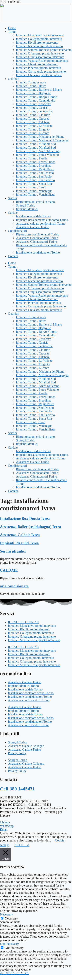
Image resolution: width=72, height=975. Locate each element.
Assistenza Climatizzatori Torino (36, 241)
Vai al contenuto (10, 1)
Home (12, 28)
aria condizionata (14, 586)
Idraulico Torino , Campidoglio (35, 100)
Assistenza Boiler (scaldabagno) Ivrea (30, 527)
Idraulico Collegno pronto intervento (39, 39)
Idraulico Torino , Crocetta (32, 118)
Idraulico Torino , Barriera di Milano (39, 89)
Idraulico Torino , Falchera (33, 122)
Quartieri (13, 78)
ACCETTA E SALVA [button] (14, 973)
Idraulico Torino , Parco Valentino (37, 154)
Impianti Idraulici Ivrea (19, 543)
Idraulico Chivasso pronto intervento (39, 75)
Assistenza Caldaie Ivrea (20, 535)
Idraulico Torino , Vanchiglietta (35, 194)
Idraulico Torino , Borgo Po (33, 93)
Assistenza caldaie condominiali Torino (40, 223)
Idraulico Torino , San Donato (35, 173)
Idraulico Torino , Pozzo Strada (35, 162)
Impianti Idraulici (27, 209)
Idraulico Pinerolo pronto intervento (38, 68)
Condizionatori (17, 230)
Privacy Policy (17, 753)
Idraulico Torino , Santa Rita (34, 183)
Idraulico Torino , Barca (31, 86)
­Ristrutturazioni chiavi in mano (35, 201)
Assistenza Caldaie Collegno (26, 746)
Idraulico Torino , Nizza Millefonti (37, 151)
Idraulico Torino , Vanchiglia (34, 191)
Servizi (12, 198)
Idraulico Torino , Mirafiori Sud (36, 144)
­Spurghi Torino (25, 205)
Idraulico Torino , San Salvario (35, 180)
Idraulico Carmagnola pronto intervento (41, 71)
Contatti (13, 256)
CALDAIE (9, 570)
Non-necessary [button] (9, 943)
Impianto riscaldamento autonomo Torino (42, 220)
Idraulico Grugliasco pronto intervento (40, 57)
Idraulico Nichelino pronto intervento (39, 46)
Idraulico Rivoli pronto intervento (37, 42)
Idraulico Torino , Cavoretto (33, 104)
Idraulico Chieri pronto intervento (37, 64)
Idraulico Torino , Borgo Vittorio (36, 97)
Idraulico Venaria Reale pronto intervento (42, 60)
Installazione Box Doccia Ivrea (25, 518)
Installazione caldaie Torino (33, 216)
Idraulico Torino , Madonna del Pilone (40, 136)
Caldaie (13, 212)
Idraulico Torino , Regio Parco (35, 169)
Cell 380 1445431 (17, 788)
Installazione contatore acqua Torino (31, 693)
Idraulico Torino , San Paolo (34, 176)
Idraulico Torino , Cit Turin (33, 115)
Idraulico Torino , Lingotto (33, 129)
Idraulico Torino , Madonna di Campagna (42, 140)
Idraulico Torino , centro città (34, 111)
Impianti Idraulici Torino (23, 685)
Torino (12, 31)
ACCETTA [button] (21, 845)
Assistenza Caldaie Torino (32, 227)
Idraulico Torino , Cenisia (32, 107)
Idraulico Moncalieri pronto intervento (40, 35)
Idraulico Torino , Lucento (32, 133)
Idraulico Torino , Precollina (33, 165)
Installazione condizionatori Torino (38, 252)
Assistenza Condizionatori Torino (37, 238)
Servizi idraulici (13, 551)
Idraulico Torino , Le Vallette (34, 125)
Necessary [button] (6, 914)
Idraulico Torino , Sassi (30, 187)
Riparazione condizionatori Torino (37, 234)
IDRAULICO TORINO (23, 622)
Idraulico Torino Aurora (31, 82)
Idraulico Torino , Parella (31, 158)
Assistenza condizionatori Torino (28, 700)
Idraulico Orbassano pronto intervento (40, 53)
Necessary (11, 918)
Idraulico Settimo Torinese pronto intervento (44, 49)
